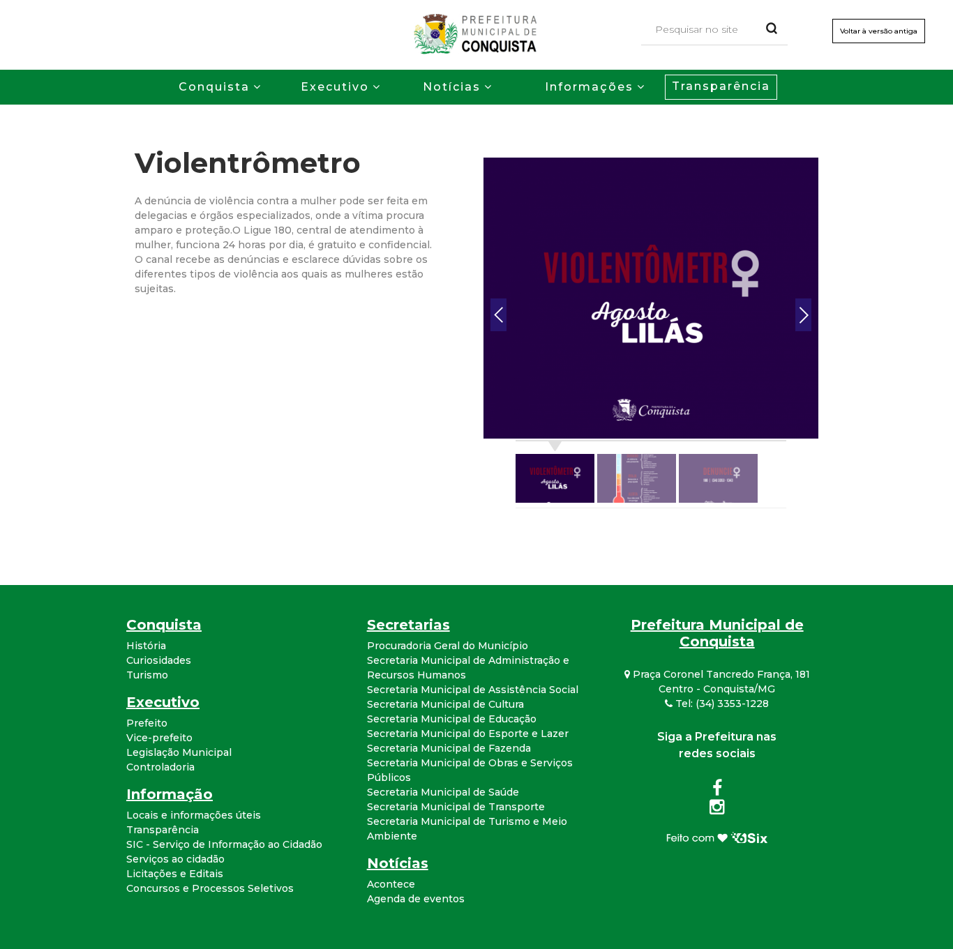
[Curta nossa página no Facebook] (717, 790)
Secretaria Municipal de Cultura (445, 704)
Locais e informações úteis (193, 815)
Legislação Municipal (179, 752)
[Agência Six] (716, 836)
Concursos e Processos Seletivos (210, 888)
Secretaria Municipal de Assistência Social (472, 689)
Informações (589, 86)
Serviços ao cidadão (175, 859)
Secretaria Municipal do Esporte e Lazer (468, 733)
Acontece (391, 884)
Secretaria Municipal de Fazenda (449, 748)
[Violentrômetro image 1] (650, 297)
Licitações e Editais (174, 873)
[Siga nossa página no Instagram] (717, 809)
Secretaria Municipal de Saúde (443, 792)
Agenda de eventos (416, 899)
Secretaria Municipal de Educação (451, 719)
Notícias (452, 86)
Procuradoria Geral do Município (447, 645)
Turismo (147, 675)
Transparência (721, 86)
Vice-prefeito (159, 737)
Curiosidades (158, 660)
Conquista (214, 86)
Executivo (335, 86)
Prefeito (146, 723)
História (146, 645)
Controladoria (160, 767)
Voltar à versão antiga (878, 31)
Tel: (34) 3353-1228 (721, 703)
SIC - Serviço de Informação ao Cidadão (224, 844)
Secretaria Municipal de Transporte (456, 806)
